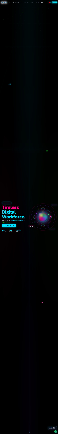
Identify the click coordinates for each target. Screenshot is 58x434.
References (29, 2)
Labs (21, 2)
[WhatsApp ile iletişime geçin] (55, 431)
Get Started (54, 2)
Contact (41, 2)
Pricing (33, 2)
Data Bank (24, 2)
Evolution (17, 2)
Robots (13, 2)
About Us (37, 2)
